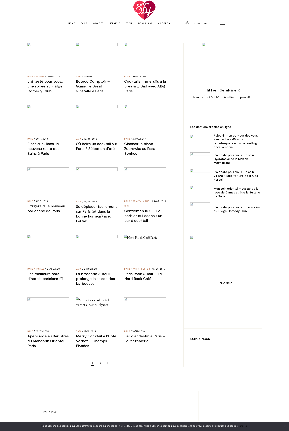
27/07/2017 (139, 139)
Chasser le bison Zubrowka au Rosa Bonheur (139, 148)
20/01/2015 (42, 331)
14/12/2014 (138, 331)
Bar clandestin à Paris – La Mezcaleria (144, 338)
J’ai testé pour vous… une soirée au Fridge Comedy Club (45, 86)
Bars (30, 76)
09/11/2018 (42, 139)
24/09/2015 (91, 269)
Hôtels (40, 269)
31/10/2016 (42, 201)
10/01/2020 (139, 76)
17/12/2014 (90, 331)
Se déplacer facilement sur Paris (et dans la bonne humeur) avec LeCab (96, 214)
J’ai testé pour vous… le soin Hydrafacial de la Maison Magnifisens (234, 159)
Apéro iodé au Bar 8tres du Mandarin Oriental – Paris (48, 341)
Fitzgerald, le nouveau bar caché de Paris (46, 208)
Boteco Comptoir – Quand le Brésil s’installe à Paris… (93, 86)
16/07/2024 (54, 76)
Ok (241, 425)
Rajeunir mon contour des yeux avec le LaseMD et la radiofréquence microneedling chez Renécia (236, 141)
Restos (40, 76)
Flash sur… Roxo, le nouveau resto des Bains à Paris (43, 148)
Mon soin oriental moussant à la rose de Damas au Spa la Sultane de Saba (237, 192)
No (246, 425)
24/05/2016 (159, 201)
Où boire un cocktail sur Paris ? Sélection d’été (96, 146)
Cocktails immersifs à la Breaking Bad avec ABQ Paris (145, 86)
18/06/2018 (90, 139)
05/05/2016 (54, 269)
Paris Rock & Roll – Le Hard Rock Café (143, 276)
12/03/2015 (158, 269)
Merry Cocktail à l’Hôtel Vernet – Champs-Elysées (96, 341)
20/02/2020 (91, 76)
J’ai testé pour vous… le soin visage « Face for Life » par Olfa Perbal (236, 176)
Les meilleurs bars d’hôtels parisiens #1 (45, 276)
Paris (136, 269)
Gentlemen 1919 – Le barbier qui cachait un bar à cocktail (143, 215)
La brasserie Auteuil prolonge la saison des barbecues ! (95, 278)
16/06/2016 (90, 201)
